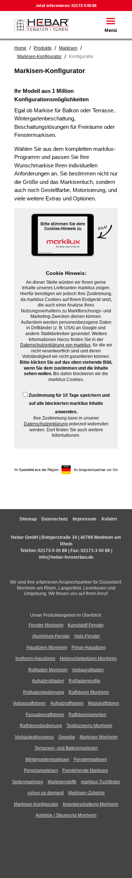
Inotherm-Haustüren (35, 658)
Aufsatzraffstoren (67, 703)
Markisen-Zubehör (86, 792)
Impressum (84, 519)
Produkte (43, 48)
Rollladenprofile (84, 680)
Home (20, 48)
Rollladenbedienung (43, 692)
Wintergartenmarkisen (47, 759)
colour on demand (45, 792)
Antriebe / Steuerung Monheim (66, 815)
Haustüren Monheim (46, 647)
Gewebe (66, 737)
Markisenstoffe (62, 781)
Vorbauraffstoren (29, 703)
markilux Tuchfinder (100, 781)
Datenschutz (54, 519)
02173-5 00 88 (84, 5)
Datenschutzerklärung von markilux (55, 345)
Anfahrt (109, 519)
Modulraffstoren (103, 703)
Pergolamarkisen (41, 770)
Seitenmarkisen (27, 781)
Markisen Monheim (99, 737)
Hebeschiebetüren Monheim (88, 658)
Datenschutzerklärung (46, 424)
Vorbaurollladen (88, 669)
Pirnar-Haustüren (89, 647)
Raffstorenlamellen (87, 714)
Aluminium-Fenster (51, 636)
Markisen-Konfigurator (39, 56)
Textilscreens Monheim (89, 725)
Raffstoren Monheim (89, 692)
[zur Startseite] (41, 24)
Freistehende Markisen (85, 770)
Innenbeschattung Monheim (90, 804)
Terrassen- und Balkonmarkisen (66, 748)
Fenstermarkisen (90, 759)
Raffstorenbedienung (41, 725)
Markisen (68, 48)
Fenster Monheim (46, 625)
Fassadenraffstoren (45, 714)
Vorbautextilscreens (34, 737)
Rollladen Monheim (47, 669)
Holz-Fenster (87, 636)
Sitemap (28, 519)
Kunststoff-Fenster (86, 625)
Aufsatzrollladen (48, 680)
